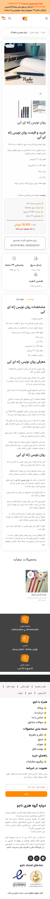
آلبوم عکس (25, 686)
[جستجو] (9, 18)
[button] (43, 71)
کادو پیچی (42, 693)
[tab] (30, 299)
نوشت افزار (34, 32)
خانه (43, 32)
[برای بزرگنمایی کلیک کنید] (40, 94)
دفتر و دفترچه (40, 686)
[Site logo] (25, 18)
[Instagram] (30, 858)
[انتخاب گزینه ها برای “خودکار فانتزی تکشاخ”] (30, 574)
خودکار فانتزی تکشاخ (39, 594)
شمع (30, 693)
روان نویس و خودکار (19, 32)
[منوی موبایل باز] (46, 18)
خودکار (29, 598)
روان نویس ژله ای (22, 480)
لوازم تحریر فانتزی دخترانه (28, 195)
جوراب (20, 693)
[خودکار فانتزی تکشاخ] (37, 581)
